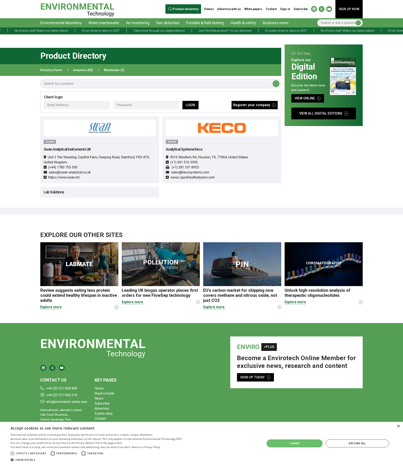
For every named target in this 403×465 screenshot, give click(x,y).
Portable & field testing (205, 23)
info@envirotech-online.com (66, 402)
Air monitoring (137, 23)
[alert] (201, 443)
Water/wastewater (103, 23)
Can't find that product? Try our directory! (204, 30)
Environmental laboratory (61, 23)
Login (190, 105)
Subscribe (301, 9)
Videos (209, 9)
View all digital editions (320, 113)
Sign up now (349, 9)
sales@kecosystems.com (190, 172)
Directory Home (51, 70)
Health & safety (243, 23)
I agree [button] (294, 443)
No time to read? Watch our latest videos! (327, 30)
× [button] (398, 426)
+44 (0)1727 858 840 (61, 388)
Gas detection (167, 23)
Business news (276, 23)
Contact (271, 9)
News (99, 398)
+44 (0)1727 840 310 (61, 395)
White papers (253, 9)
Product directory (186, 9)
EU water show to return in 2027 (266, 30)
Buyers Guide (104, 393)
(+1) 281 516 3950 (184, 162)
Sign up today (252, 377)
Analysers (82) (83, 70)
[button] (12, 453)
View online (305, 98)
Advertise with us (229, 9)
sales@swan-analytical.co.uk (70, 172)
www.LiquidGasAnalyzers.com (192, 177)
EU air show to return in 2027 (80, 30)
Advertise (102, 408)
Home (99, 388)
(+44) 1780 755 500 (62, 167)
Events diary (104, 414)
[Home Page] (77, 9)
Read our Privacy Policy (146, 447)
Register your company (251, 105)
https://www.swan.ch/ (64, 177)
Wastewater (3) (114, 70)
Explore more (51, 307)
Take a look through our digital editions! (138, 30)
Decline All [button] (357, 443)
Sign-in (285, 9)
